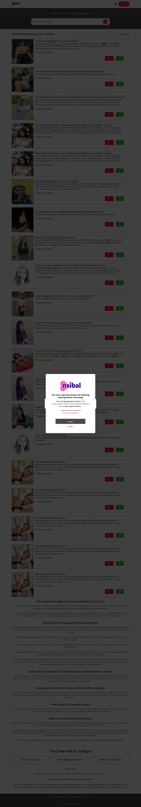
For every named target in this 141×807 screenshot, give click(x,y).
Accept (70, 421)
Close (96, 398)
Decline (70, 426)
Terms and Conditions (70, 413)
